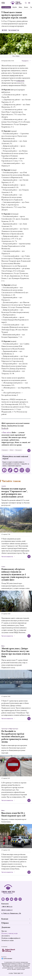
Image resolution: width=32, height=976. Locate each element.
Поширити (25, 61)
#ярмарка (5, 450)
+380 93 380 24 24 (6, 907)
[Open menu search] (25, 2)
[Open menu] (29, 2)
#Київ (11, 450)
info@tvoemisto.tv (7, 910)
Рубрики (5, 923)
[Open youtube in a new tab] (16, 470)
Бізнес (26, 7)
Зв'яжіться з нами (7, 940)
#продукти (18, 450)
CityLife (14, 7)
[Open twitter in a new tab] (28, 470)
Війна (20, 7)
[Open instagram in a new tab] (22, 470)
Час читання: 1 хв (13, 30)
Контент (4, 919)
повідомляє (20, 80)
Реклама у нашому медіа (9, 933)
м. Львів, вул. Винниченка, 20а (11, 913)
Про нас (4, 931)
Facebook (4, 428)
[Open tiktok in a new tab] (10, 470)
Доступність (5, 936)
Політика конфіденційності (10, 938)
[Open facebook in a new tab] (4, 470)
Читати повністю (7, 556)
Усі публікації (6, 7)
